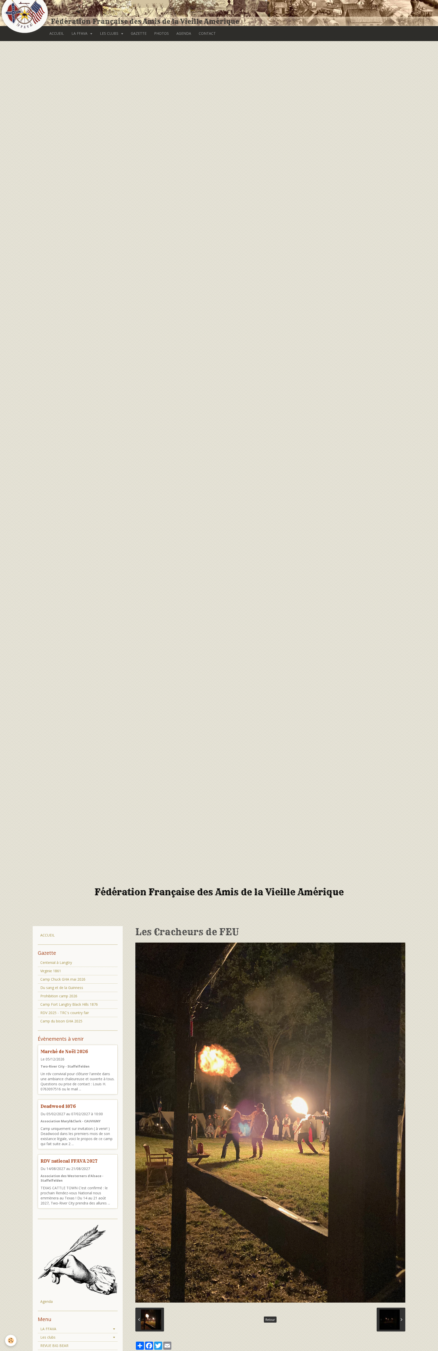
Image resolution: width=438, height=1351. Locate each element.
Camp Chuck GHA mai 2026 (62, 979)
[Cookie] (10, 1340)
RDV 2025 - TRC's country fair (64, 1012)
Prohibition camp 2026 (58, 996)
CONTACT (207, 33)
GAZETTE (139, 33)
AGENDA (183, 33)
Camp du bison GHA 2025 (61, 1021)
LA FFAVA (79, 33)
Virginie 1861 (50, 970)
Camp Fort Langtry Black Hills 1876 (69, 1004)
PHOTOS (161, 33)
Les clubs (48, 1337)
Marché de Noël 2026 (64, 1051)
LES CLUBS (109, 33)
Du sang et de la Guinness (61, 987)
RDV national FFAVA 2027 (69, 1161)
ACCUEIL (56, 33)
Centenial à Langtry (56, 962)
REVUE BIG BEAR (54, 1345)
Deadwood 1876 (58, 1106)
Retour (270, 1320)
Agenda (46, 1301)
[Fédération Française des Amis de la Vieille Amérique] (25, 13)
